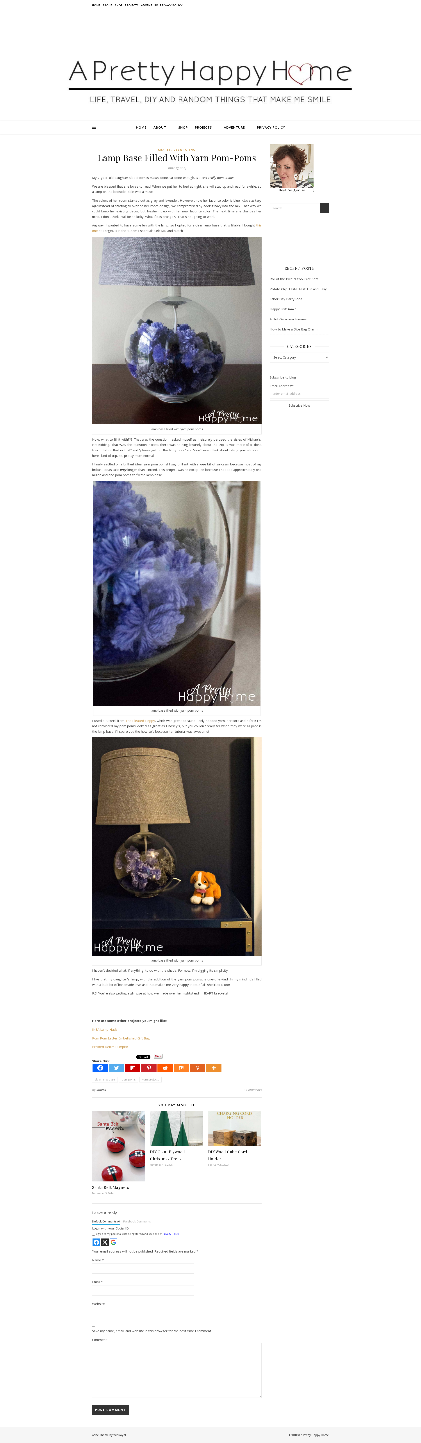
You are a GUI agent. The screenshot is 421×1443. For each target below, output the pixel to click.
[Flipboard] (132, 1068)
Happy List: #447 (283, 309)
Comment (99, 1339)
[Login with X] (105, 1242)
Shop (119, 5)
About (108, 5)
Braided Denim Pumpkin (110, 1047)
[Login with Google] (113, 1242)
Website (98, 1303)
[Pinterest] (149, 1068)
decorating (184, 150)
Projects (132, 5)
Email (97, 1282)
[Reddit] (165, 1068)
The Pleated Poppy (140, 720)
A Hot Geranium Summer (288, 319)
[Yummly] (197, 1068)
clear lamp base (105, 1079)
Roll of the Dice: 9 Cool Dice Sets (294, 279)
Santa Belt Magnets (110, 1187)
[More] (213, 1068)
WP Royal (119, 1435)
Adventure (149, 5)
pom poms (129, 1079)
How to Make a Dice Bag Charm (294, 329)
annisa (101, 1090)
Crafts (164, 150)
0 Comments (253, 1090)
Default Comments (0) (106, 1221)
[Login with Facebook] (96, 1242)
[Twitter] (116, 1068)
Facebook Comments (137, 1221)
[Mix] (181, 1068)
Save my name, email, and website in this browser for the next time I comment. (152, 1331)
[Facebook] (100, 1068)
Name (98, 1260)
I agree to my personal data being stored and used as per (137, 1233)
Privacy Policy (171, 5)
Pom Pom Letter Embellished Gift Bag (121, 1038)
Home (96, 5)
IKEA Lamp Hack (104, 1029)
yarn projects (150, 1079)
